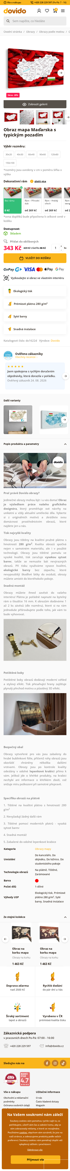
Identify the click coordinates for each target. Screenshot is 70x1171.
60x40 (31, 154)
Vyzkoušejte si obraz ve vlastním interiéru (37, 278)
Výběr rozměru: (15, 146)
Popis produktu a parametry (21, 444)
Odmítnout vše (35, 1149)
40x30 (20, 154)
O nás (39, 1097)
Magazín (40, 1105)
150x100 (10, 162)
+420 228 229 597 (20, 1045)
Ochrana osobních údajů (17, 1105)
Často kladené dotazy (47, 1101)
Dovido (55, 340)
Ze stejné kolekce (14, 917)
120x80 (54, 154)
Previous (5, 939)
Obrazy (30, 31)
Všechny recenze (25, 357)
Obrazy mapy (43, 849)
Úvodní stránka (13, 31)
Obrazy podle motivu (51, 31)
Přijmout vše (35, 1159)
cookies (23, 1132)
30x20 (9, 154)
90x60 (42, 154)
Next (61, 72)
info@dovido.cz (54, 1045)
